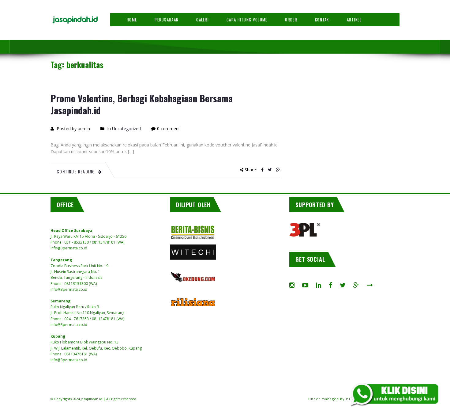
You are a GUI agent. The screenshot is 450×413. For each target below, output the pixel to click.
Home (132, 20)
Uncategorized (126, 128)
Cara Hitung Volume (247, 20)
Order (291, 20)
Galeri (202, 20)
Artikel (354, 20)
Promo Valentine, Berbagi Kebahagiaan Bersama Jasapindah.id (142, 104)
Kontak (322, 20)
